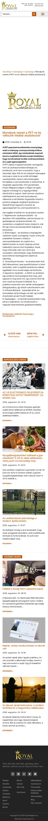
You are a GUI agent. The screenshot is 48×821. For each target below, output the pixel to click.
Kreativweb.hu (28, 819)
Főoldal (5, 780)
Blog (33, 799)
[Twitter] (30, 774)
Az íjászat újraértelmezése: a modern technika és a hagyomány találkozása (23, 706)
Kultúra (5, 790)
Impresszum (36, 784)
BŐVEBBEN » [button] (7, 420)
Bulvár (5, 807)
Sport (5, 800)
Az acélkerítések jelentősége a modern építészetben (20, 519)
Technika (6, 794)
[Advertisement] (24, 45)
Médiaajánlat (36, 780)
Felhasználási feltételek (36, 791)
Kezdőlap (7, 71)
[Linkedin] (18, 774)
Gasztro (6, 804)
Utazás (20, 784)
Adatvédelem (36, 796)
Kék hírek (20, 787)
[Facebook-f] (13, 774)
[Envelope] (35, 774)
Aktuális (6, 784)
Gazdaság (17, 71)
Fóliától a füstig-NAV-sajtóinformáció (23, 588)
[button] (43, 14)
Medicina (6, 797)
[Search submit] (34, 14)
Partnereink (35, 787)
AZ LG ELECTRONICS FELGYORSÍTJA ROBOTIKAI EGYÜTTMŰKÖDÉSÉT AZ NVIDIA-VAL (23, 395)
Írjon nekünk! (36, 803)
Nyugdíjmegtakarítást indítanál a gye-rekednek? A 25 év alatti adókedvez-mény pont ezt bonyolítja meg (23, 458)
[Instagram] (24, 774)
